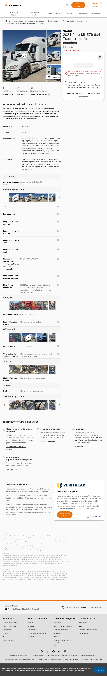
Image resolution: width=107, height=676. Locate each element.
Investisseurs (7, 630)
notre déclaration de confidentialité (64, 671)
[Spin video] (58, 206)
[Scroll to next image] (59, 197)
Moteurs (56, 637)
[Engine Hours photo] (58, 346)
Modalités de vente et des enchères (16, 448)
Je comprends (100, 669)
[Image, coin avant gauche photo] (58, 222)
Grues (55, 646)
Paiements (79, 446)
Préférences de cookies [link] (87, 655)
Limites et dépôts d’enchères (37, 633)
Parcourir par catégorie (13, 14)
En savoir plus (95, 516)
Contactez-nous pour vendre (88, 630)
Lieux (80, 626)
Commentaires (83, 633)
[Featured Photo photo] (58, 214)
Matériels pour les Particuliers (63, 626)
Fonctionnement (54, 14)
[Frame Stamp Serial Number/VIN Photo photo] (58, 276)
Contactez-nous (95, 607)
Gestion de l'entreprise (10, 626)
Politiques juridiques (38, 655)
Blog (4, 637)
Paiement (31, 637)
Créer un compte (94, 5)
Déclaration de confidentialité (19, 655)
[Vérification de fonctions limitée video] (58, 354)
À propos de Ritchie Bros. (10, 623)
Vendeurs (31, 626)
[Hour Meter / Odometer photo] (58, 285)
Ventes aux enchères (35, 14)
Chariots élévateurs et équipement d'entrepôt (64, 641)
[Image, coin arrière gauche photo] (58, 231)
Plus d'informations (47, 441)
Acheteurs (31, 623)
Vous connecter (78, 5)
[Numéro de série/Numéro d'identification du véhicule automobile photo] (58, 259)
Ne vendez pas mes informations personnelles (62, 655)
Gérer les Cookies (40, 671)
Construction (57, 623)
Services (69, 14)
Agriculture (57, 633)
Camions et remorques (61, 630)
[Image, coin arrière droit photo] (58, 240)
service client (73, 76)
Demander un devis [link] (65, 514)
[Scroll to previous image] (4, 197)
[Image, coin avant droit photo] (58, 249)
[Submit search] (67, 5)
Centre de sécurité (8, 640)
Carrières (5, 633)
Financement (82, 14)
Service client (83, 623)
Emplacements (96, 14)
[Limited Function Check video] (58, 322)
